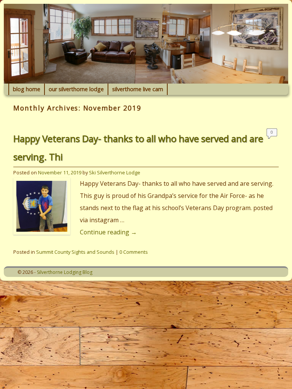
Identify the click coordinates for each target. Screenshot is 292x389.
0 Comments (272, 134)
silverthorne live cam (137, 89)
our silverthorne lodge (76, 89)
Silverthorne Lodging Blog (64, 272)
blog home (26, 89)
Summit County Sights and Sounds (75, 251)
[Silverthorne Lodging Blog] (146, 44)
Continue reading (108, 232)
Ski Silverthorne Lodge (114, 172)
